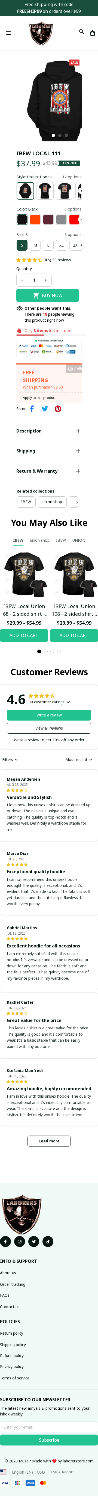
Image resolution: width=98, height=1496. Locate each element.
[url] (78, 1461)
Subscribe (49, 1440)
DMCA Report (61, 1471)
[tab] (53, 135)
